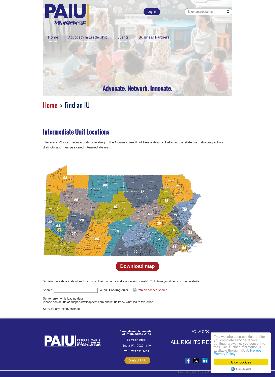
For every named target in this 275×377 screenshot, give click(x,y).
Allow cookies (241, 361)
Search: (48, 290)
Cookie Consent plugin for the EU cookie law (241, 369)
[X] (196, 360)
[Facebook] (187, 360)
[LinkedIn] (205, 360)
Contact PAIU (137, 360)
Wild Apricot (199, 372)
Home (50, 105)
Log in (152, 11)
